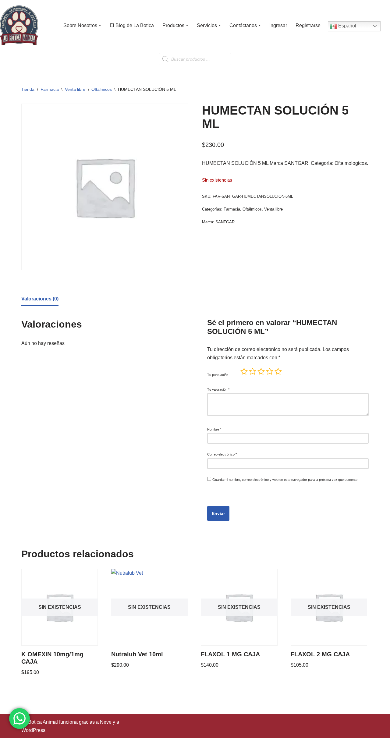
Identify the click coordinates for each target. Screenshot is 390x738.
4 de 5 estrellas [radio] (269, 371)
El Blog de (132, 25)
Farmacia (50, 89)
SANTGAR (225, 222)
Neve (106, 722)
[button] (100, 25)
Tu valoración (218, 389)
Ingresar (278, 25)
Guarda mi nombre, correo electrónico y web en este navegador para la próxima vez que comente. (285, 479)
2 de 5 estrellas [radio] (252, 371)
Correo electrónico (222, 454)
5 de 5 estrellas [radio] (278, 371)
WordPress (33, 730)
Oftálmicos (101, 89)
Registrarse (308, 25)
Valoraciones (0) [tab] (39, 298)
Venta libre (75, 89)
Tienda (27, 89)
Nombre (214, 429)
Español (346, 25)
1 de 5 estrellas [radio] (244, 371)
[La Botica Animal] (19, 25)
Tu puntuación (217, 375)
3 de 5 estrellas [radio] (261, 371)
